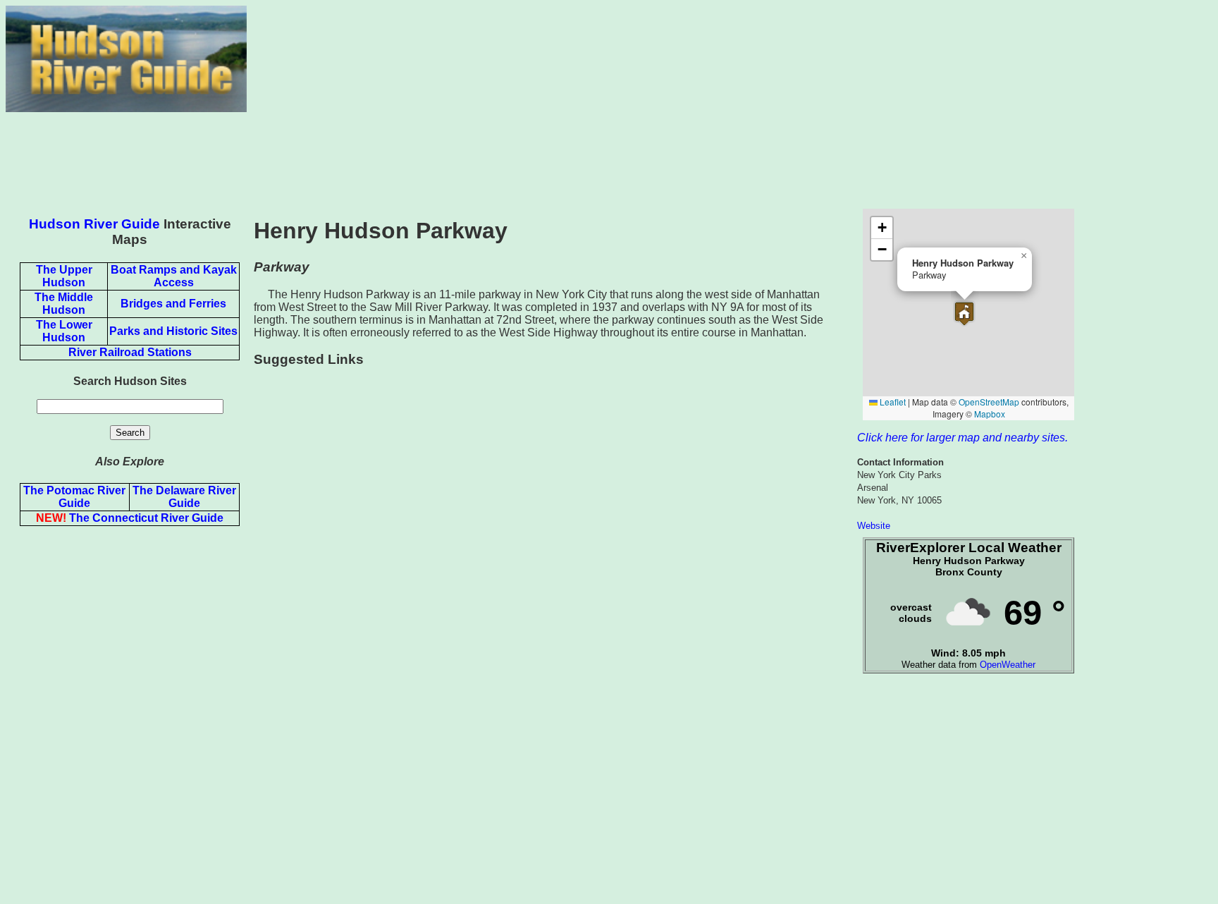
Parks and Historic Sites (173, 331)
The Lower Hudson (64, 331)
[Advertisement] (729, 104)
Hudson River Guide (94, 223)
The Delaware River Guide (184, 496)
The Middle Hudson (64, 303)
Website (873, 525)
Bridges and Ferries (173, 304)
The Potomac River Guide (74, 496)
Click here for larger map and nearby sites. (962, 438)
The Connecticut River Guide (129, 518)
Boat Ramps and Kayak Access (174, 276)
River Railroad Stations (130, 352)
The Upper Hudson (64, 276)
